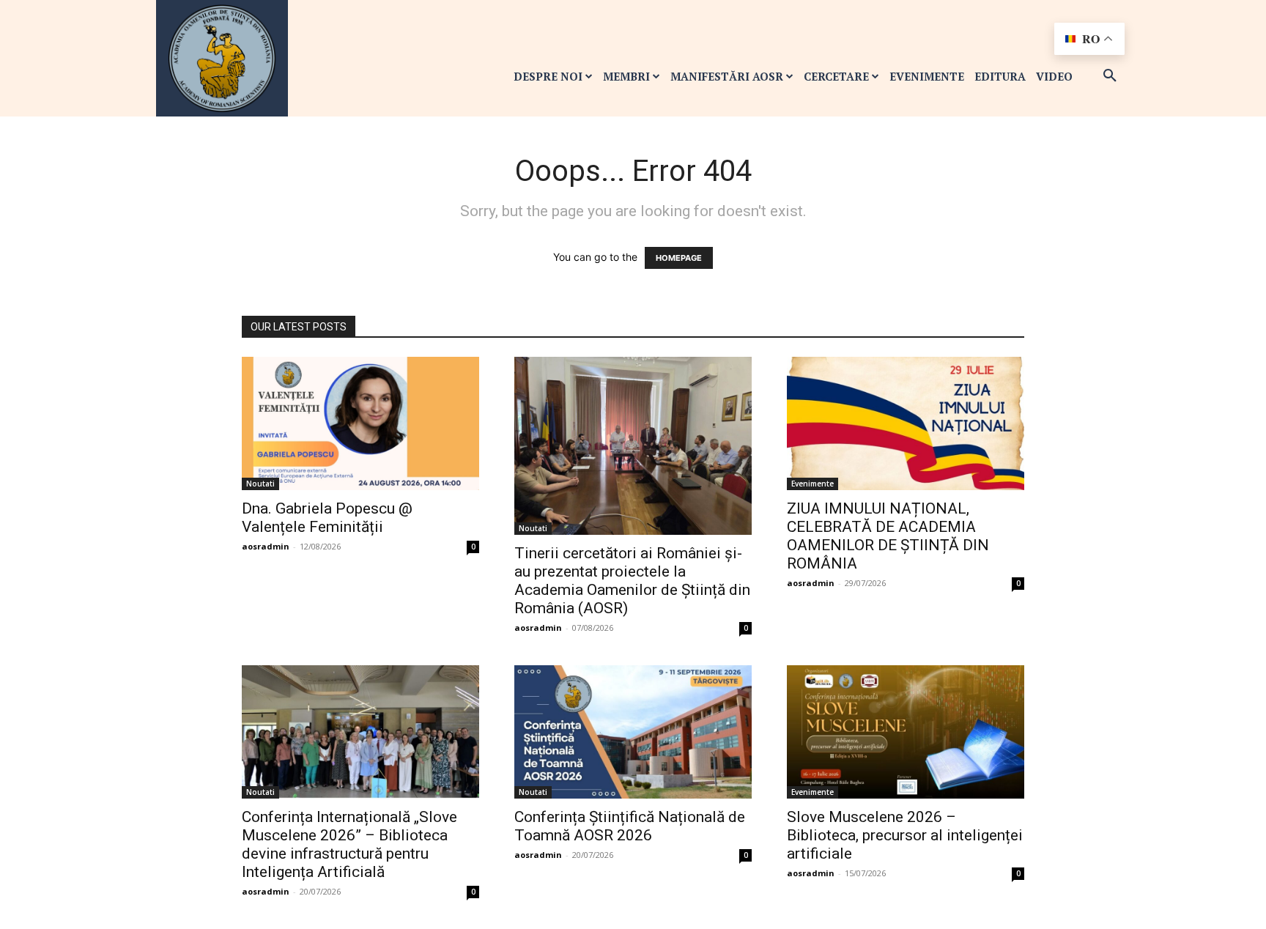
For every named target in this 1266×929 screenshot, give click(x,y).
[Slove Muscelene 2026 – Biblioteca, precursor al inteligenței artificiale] (905, 732)
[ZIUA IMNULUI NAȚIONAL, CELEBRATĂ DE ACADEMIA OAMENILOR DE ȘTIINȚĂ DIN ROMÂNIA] (905, 423)
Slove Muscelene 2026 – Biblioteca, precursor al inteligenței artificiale (905, 835)
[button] (1110, 76)
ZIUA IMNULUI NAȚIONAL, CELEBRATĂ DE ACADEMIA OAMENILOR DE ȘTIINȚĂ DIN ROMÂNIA (888, 536)
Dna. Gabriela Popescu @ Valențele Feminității (327, 518)
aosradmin (265, 546)
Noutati (260, 483)
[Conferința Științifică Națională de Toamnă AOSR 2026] (633, 732)
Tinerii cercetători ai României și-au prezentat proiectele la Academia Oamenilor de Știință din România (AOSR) (632, 580)
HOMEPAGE (679, 258)
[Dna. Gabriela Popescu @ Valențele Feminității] (360, 423)
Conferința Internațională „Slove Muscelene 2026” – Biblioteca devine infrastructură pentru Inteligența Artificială (349, 844)
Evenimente (812, 483)
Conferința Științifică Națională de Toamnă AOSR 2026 (629, 826)
